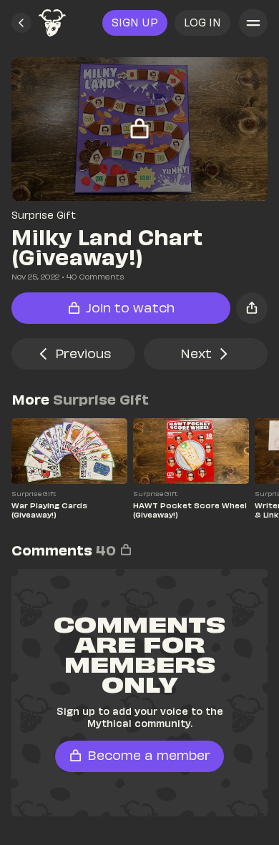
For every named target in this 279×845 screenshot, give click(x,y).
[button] (21, 23)
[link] (52, 22)
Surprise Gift (43, 214)
